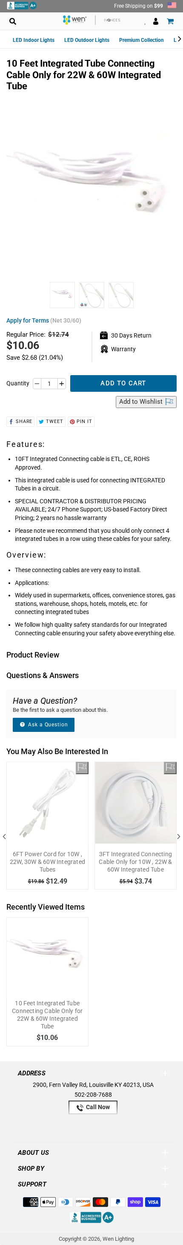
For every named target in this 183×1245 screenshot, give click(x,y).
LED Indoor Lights (33, 40)
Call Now (97, 1107)
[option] (62, 297)
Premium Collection (141, 40)
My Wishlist (145, 21)
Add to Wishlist (141, 401)
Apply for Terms (43, 320)
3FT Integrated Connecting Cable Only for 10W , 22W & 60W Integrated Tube (135, 862)
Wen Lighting (118, 1239)
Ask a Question (47, 725)
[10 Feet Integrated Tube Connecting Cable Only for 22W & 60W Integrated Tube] (47, 958)
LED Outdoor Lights (86, 40)
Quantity (17, 383)
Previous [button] (4, 836)
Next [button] (178, 836)
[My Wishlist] (82, 768)
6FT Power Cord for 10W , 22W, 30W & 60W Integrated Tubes (47, 862)
